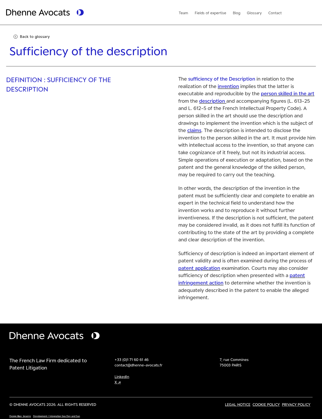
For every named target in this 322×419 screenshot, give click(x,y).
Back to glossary (35, 36)
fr (291, 12)
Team (183, 13)
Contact (275, 13)
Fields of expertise (210, 13)
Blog (236, 13)
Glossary (254, 13)
